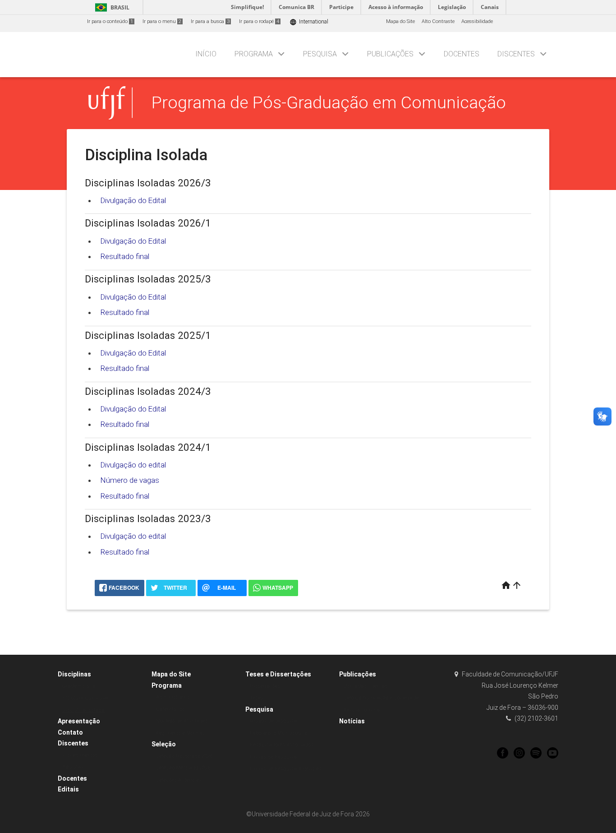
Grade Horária (79, 686)
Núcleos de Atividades (182, 721)
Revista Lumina (362, 710)
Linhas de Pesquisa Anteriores (286, 769)
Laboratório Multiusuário (278, 733)
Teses (256, 698)
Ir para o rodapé (259, 21)
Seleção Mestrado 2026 (183, 768)
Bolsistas (72, 767)
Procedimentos (79, 755)
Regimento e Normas (180, 733)
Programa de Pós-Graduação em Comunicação (329, 102)
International (309, 22)
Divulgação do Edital (133, 200)
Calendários (170, 709)
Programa (253, 54)
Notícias (352, 721)
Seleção (164, 744)
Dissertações (265, 686)
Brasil (110, 7)
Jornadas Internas (365, 686)
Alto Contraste (438, 21)
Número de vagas (130, 480)
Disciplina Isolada (83, 710)
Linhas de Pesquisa (273, 757)
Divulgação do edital (133, 464)
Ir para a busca (210, 21)
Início (205, 54)
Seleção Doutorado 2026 (184, 756)
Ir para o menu (162, 21)
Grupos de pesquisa (273, 721)
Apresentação (79, 721)
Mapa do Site (400, 21)
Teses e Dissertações (278, 674)
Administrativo (173, 697)
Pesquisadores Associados (281, 745)
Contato (70, 732)
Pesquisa (320, 54)
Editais (68, 789)
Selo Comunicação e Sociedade (381, 698)
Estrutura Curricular (85, 698)
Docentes (461, 54)
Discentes (516, 54)
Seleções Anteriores (179, 780)
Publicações (390, 54)
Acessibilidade (477, 21)
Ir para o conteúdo (110, 21)
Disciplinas (74, 674)
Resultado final (125, 256)
